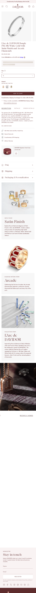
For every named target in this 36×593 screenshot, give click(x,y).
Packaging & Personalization (17, 177)
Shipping (8, 171)
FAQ (7, 165)
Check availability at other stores (10, 103)
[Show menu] (2, 6)
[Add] (16, 153)
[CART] (33, 6)
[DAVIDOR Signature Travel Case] (7, 151)
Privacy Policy (24, 580)
